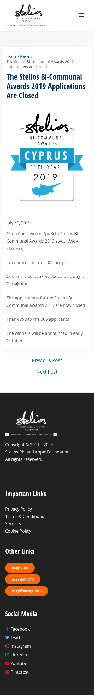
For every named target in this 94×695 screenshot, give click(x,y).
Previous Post (47, 360)
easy (20, 567)
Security (13, 524)
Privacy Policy (18, 509)
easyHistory (27, 590)
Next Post (46, 371)
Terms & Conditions (24, 516)
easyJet (23, 579)
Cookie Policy (18, 531)
